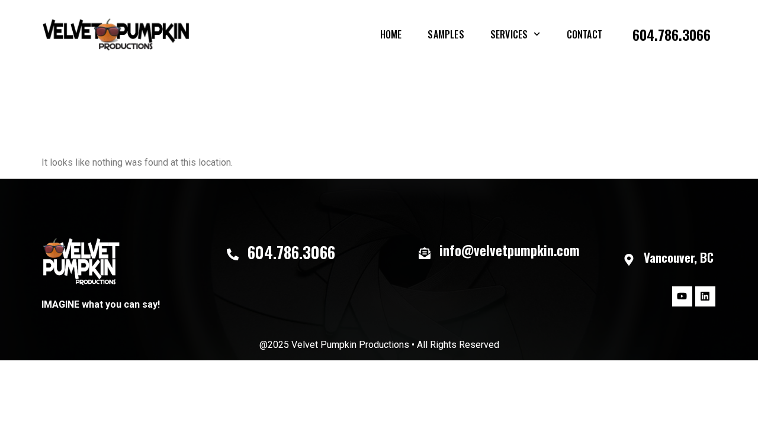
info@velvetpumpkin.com (509, 250)
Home (391, 34)
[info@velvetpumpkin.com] (425, 253)
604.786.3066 (671, 34)
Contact (584, 34)
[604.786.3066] (233, 254)
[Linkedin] (705, 296)
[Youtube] (682, 296)
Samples (446, 34)
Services (509, 34)
